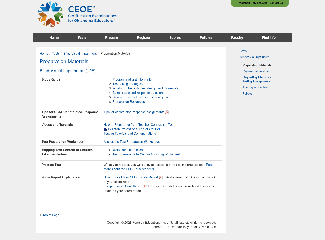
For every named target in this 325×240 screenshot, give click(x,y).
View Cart (244, 2)
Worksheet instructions (128, 149)
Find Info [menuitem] (269, 37)
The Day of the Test (255, 87)
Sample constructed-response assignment (142, 97)
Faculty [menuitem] (237, 37)
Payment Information (256, 71)
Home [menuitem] (54, 37)
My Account (260, 2)
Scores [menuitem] (175, 37)
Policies (247, 93)
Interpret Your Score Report (123, 186)
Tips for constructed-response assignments (134, 112)
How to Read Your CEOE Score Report (131, 177)
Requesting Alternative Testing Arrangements (257, 79)
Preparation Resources (129, 101)
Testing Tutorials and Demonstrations (130, 133)
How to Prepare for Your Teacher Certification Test (139, 124)
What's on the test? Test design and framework (145, 88)
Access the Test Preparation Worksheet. (132, 141)
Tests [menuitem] (82, 37)
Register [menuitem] (144, 37)
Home (44, 53)
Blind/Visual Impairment (80, 53)
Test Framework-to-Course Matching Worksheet (146, 154)
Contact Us (276, 2)
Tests (56, 53)
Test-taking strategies (128, 83)
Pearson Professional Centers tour (131, 129)
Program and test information (133, 79)
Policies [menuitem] (206, 37)
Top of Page (50, 215)
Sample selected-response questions (138, 92)
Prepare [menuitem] (111, 37)
